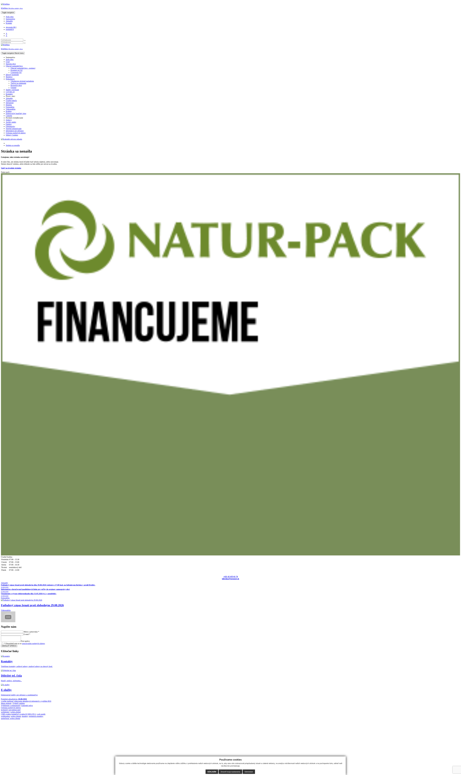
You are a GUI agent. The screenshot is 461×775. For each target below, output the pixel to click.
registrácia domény (36, 716)
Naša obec (10, 17)
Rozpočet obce (16, 85)
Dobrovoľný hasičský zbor (16, 113)
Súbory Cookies (12, 135)
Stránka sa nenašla (13, 145)
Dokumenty (10, 79)
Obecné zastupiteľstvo (14, 66)
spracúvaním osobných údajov (33, 643)
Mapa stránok (6, 703)
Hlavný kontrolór (12, 75)
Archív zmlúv (11, 122)
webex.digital (15, 712)
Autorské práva (27, 705)
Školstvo (9, 77)
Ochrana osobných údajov (16, 133)
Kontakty (9, 94)
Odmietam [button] (249, 772)
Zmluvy (9, 120)
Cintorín (9, 116)
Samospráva (10, 19)
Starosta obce (11, 64)
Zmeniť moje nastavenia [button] (230, 772)
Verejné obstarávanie (13, 129)
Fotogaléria (10, 107)
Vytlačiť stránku (19, 703)
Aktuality (9, 21)
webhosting (5, 716)
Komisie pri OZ (17, 70)
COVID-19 (10, 92)
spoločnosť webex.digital (10, 718)
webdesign (5, 712)
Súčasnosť (10, 103)
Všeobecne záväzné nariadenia (22, 81)
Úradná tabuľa (11, 101)
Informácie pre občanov (15, 131)
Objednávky (10, 126)
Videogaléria (10, 109)
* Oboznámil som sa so (24, 643)
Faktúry (9, 124)
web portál (41, 714)
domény (25, 716)
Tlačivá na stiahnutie (18, 83)
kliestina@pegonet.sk (230, 579)
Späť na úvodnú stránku (11, 168)
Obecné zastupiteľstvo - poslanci (23, 68)
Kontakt (9, 23)
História (9, 105)
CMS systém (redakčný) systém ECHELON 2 (18, 714)
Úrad (8, 62)
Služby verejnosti (12, 90)
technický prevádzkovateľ (11, 710)
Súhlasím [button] (211, 772)
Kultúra (9, 111)
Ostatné (13, 88)
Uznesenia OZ (16, 72)
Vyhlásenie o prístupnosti (10, 705)
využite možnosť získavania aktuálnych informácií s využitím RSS (26, 701)
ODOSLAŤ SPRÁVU (9, 646)
